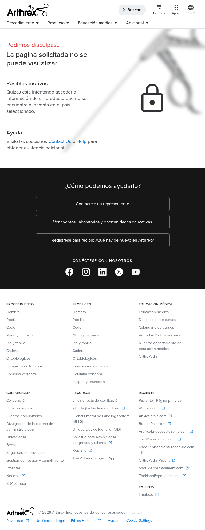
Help (81, 141)
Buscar (131, 10)
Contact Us (59, 141)
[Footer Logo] (20, 511)
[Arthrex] (27, 10)
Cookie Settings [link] (139, 520)
